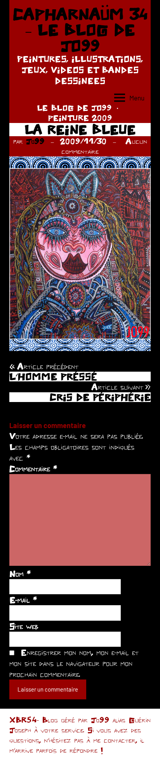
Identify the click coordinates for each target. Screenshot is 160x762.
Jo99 (35, 141)
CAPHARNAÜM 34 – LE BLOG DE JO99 (80, 30)
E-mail (23, 599)
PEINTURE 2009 (80, 117)
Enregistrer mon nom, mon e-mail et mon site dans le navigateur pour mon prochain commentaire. (74, 663)
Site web (23, 626)
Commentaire (33, 468)
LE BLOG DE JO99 (74, 107)
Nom (20, 573)
